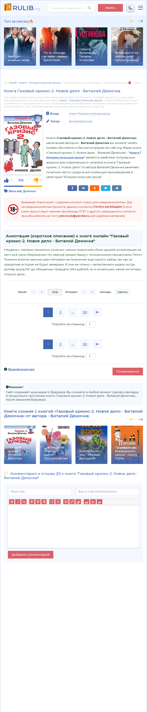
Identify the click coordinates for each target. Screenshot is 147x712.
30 (85, 312)
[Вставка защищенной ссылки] (78, 501)
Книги (63, 100)
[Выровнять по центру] (38, 501)
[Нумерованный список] (58, 501)
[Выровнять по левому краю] (31, 501)
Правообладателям (21, 369)
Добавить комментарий (31, 554)
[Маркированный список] (52, 501)
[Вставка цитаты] (86, 501)
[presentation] (132, 20)
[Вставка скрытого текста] (99, 501)
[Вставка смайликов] (66, 501)
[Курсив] (17, 501)
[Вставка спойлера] (93, 501)
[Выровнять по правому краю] (44, 501)
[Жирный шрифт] (11, 501)
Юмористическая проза (85, 100)
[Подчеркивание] (24, 501)
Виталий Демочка (22, 191)
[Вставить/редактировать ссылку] (72, 501)
